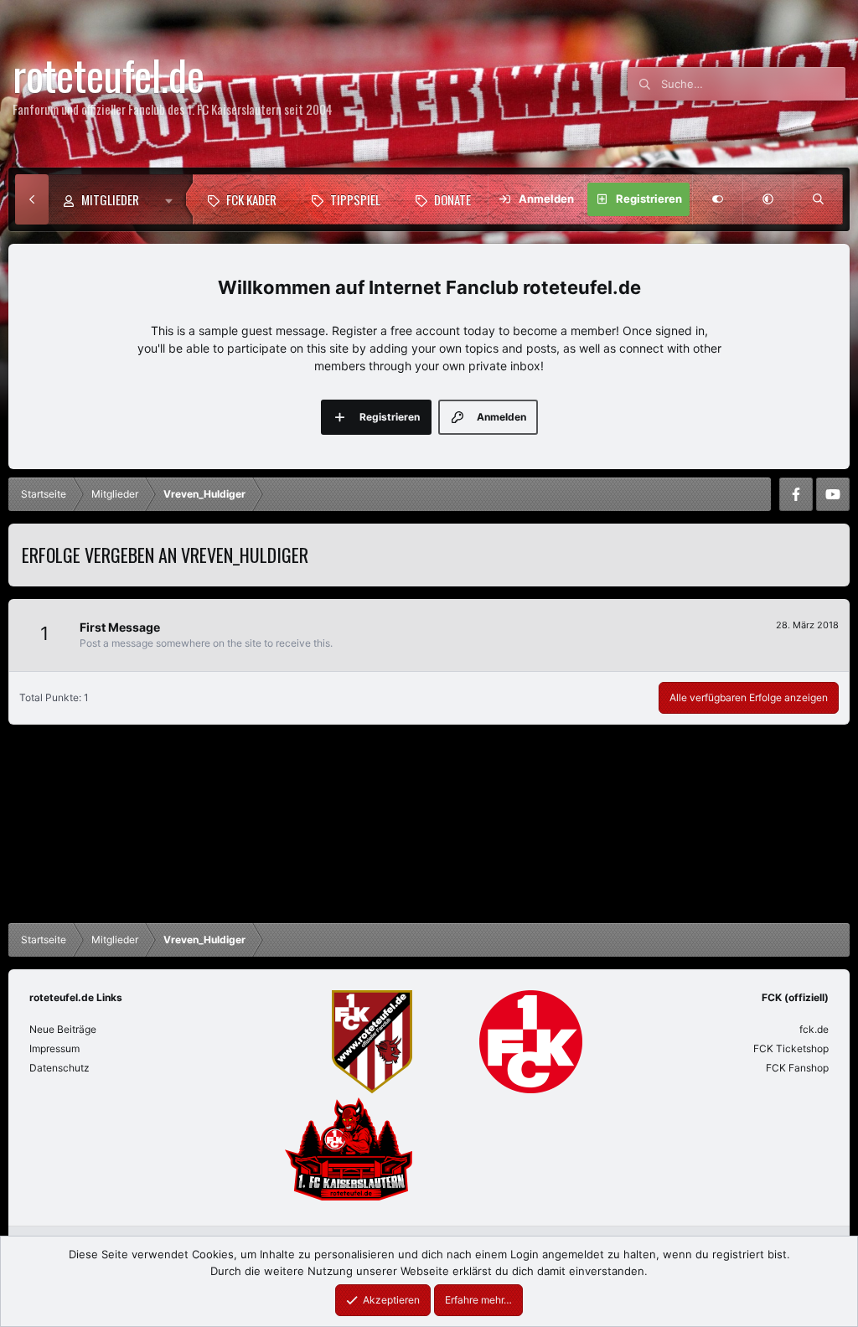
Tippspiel (355, 199)
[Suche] (818, 199)
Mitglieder (110, 199)
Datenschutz (59, 1067)
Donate (452, 199)
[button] (173, 199)
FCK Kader (251, 199)
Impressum (54, 1048)
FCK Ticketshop (791, 1048)
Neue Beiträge (62, 1029)
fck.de (814, 1029)
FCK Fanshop (797, 1067)
